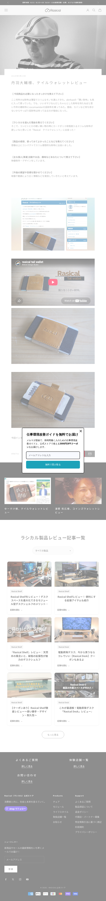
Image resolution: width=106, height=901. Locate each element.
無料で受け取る (53, 464)
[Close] (80, 431)
